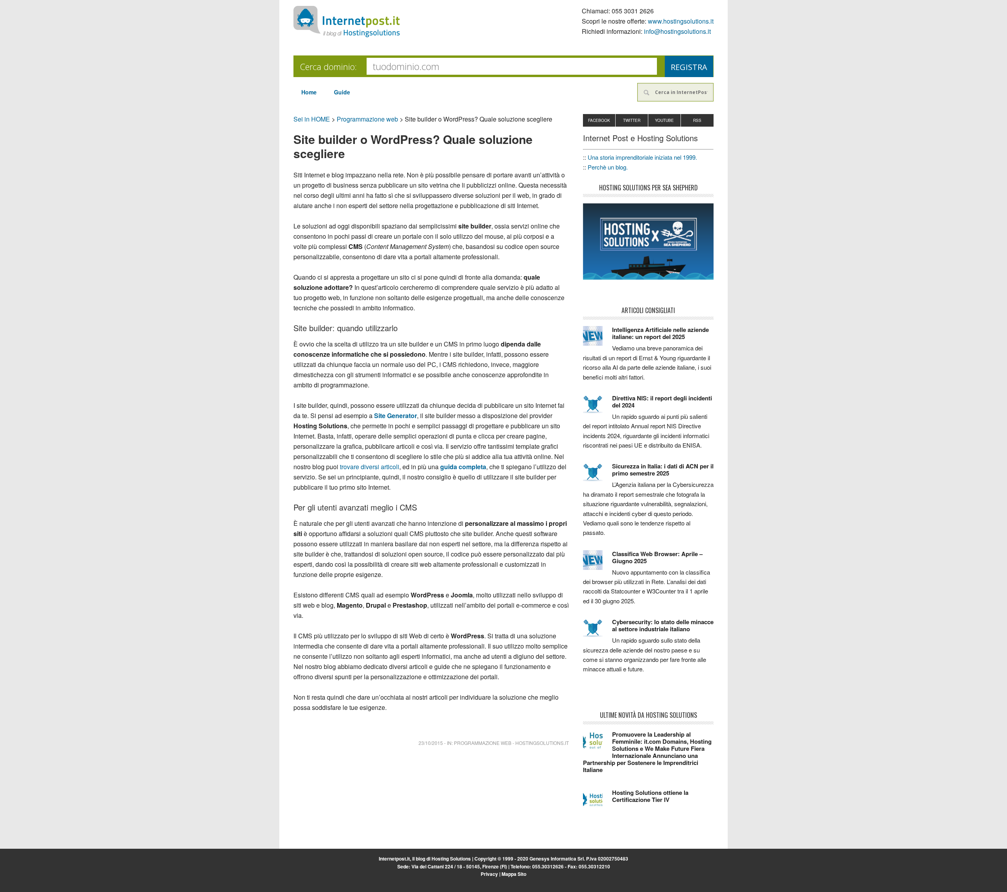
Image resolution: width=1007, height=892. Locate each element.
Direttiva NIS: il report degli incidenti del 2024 (662, 401)
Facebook (599, 120)
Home (309, 92)
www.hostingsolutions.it (681, 21)
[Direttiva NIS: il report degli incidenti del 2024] (597, 407)
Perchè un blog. (608, 167)
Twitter (631, 120)
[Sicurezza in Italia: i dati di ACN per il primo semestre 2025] (597, 476)
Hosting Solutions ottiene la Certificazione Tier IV (650, 796)
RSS (697, 120)
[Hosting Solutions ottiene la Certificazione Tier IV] (597, 802)
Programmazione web (367, 118)
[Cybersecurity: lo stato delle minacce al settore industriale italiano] (597, 631)
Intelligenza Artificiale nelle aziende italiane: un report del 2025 (660, 333)
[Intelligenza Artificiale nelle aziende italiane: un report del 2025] (597, 339)
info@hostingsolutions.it (677, 31)
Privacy (489, 873)
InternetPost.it (346, 21)
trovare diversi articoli (369, 466)
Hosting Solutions (451, 858)
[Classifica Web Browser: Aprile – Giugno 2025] (597, 563)
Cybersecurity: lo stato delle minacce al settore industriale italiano (663, 625)
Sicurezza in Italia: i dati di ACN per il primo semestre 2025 (663, 469)
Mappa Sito (514, 873)
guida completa (463, 466)
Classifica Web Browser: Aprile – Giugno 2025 (657, 557)
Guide (342, 92)
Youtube (664, 120)
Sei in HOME (311, 118)
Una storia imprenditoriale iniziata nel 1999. (642, 157)
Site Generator (395, 415)
